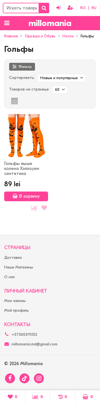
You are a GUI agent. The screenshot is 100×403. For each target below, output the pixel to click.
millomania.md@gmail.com (35, 344)
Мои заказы (15, 300)
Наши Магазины (18, 267)
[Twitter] (24, 378)
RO (83, 8)
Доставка (13, 257)
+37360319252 (24, 334)
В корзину (29, 196)
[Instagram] (39, 378)
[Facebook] (10, 378)
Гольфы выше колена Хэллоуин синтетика (21, 168)
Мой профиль (16, 310)
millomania (50, 23)
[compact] (31, 101)
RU (94, 8)
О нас (9, 277)
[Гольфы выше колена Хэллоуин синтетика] (26, 136)
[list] (23, 101)
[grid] (14, 101)
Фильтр (25, 66)
